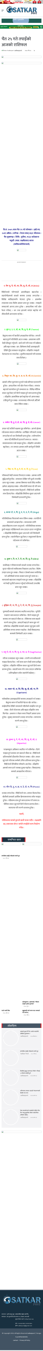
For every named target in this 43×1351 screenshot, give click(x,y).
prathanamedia (22, 1337)
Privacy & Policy (25, 1340)
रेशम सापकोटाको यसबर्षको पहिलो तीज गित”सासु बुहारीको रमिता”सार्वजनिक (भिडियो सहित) (30, 1113)
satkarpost (18, 50)
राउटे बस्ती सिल (6, 1010)
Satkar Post (24, 1053)
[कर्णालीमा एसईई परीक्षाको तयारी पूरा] (11, 848)
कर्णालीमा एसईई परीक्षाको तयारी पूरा (11, 856)
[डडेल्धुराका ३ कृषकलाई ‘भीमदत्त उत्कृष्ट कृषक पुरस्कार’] (31, 921)
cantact (15, 1340)
